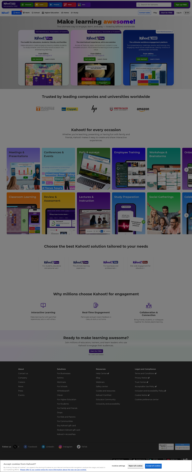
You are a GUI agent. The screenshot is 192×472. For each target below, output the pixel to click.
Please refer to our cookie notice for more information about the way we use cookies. (53, 470)
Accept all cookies (153, 466)
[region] (96, 466)
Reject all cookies (135, 466)
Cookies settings (118, 466)
